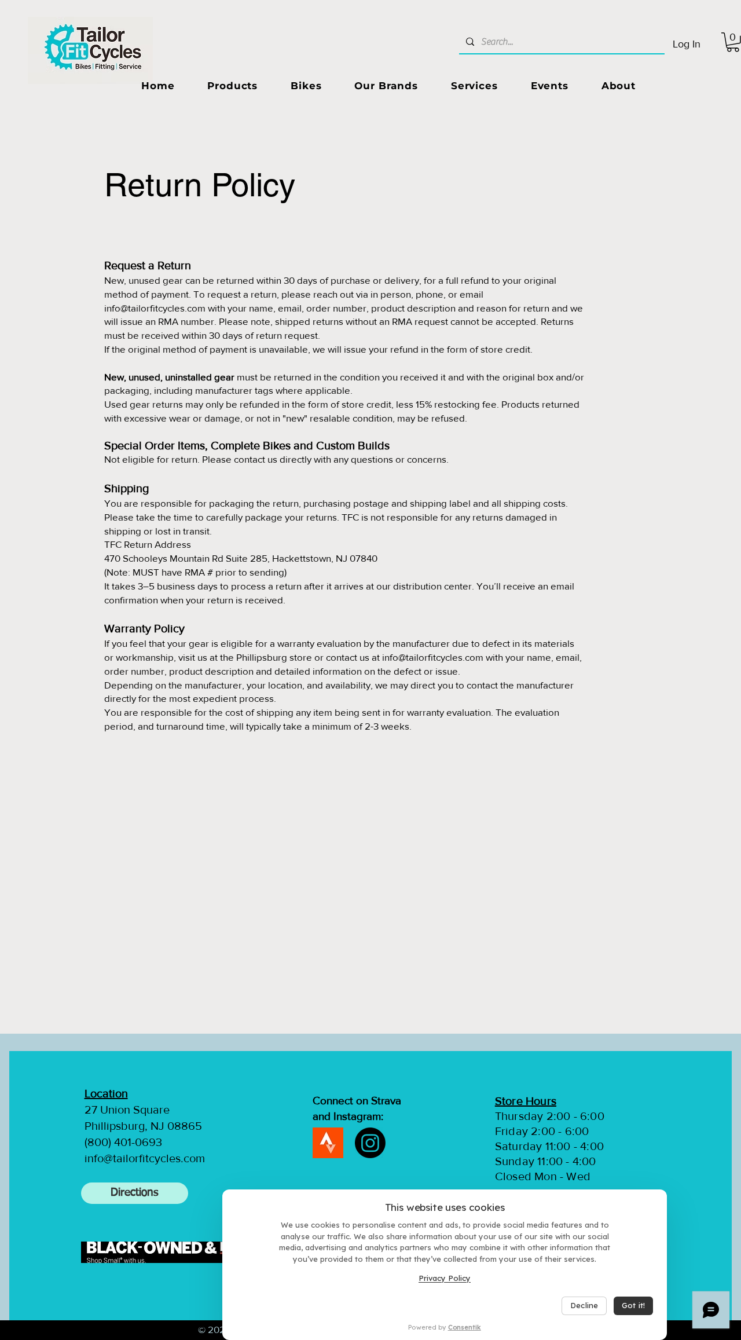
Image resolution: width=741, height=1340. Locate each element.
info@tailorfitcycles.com (432, 656)
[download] (328, 1142)
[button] (232, 85)
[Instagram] (370, 1142)
